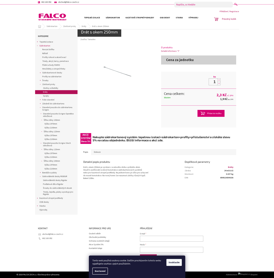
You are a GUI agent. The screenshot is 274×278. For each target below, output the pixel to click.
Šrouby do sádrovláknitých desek (57, 188)
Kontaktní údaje (95, 248)
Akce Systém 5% (96, 244)
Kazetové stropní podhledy (51, 198)
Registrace (234, 11)
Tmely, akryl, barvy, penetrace (55, 61)
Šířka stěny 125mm (52, 131)
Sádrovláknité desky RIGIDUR (54, 176)
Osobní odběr (95, 233)
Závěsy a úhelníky (50, 88)
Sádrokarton (44, 45)
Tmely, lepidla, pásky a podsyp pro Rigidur (58, 193)
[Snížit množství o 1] (218, 83)
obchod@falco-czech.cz (52, 234)
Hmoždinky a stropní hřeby (53, 68)
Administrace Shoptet (241, 274)
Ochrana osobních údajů (99, 241)
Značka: (87, 39)
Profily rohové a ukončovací (54, 57)
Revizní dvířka (48, 49)
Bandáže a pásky (49, 172)
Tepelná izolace (46, 41)
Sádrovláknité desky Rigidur (55, 180)
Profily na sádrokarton (51, 76)
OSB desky (44, 202)
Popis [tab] (85, 152)
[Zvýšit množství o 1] (218, 80)
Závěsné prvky (48, 84)
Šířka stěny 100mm (52, 120)
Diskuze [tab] (97, 152)
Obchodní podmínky (97, 237)
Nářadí (45, 53)
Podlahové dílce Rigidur (53, 184)
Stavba (42, 206)
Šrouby (45, 80)
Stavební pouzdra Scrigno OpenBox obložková (58, 115)
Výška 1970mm (50, 123)
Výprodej (43, 209)
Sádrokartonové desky (52, 72)
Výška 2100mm (50, 127)
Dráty (45, 92)
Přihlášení (224, 11)
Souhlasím (174, 262)
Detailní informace (169, 51)
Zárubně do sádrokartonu (53, 103)
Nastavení (100, 271)
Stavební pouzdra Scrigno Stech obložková (57, 144)
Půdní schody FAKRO (51, 65)
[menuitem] (92, 17)
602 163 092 (47, 238)
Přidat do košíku (214, 113)
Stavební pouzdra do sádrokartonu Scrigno (57, 108)
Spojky (46, 95)
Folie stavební (48, 99)
